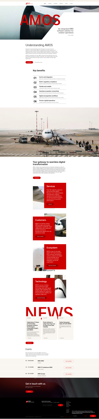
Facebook (67, 411)
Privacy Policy (68, 405)
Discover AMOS (70, 35)
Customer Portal (71, 0)
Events (61, 0)
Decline (85, 415)
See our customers (40, 236)
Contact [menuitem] (71, 3)
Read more (29, 338)
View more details (69, 361)
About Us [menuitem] (61, 3)
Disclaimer (68, 404)
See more (50, 204)
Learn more (37, 177)
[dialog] (84, 414)
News (64, 0)
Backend (67, 403)
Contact (67, 406)
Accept (93, 415)
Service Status (68, 402)
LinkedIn (67, 410)
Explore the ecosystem (52, 265)
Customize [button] (75, 415)
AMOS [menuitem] (45, 3)
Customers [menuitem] (55, 3)
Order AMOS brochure (38, 62)
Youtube (67, 412)
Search (67, 0)
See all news (29, 342)
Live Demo (29, 62)
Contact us (29, 391)
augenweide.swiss (67, 416)
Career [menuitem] (66, 3)
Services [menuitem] (49, 3)
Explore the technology (41, 297)
